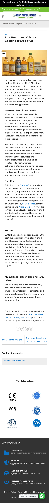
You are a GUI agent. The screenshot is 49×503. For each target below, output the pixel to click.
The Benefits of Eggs (12, 340)
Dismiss (29, 5)
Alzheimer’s (24, 207)
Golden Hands (8, 24)
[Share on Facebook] (18, 329)
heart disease (28, 204)
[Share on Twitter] (22, 329)
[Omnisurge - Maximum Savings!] (24, 16)
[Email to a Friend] (27, 329)
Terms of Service (25, 492)
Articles (8, 34)
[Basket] (3, 16)
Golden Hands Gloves (14, 360)
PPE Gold (32, 24)
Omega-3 (24, 185)
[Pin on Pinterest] (31, 329)
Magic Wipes (21, 24)
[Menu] (40, 16)
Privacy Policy (10, 492)
